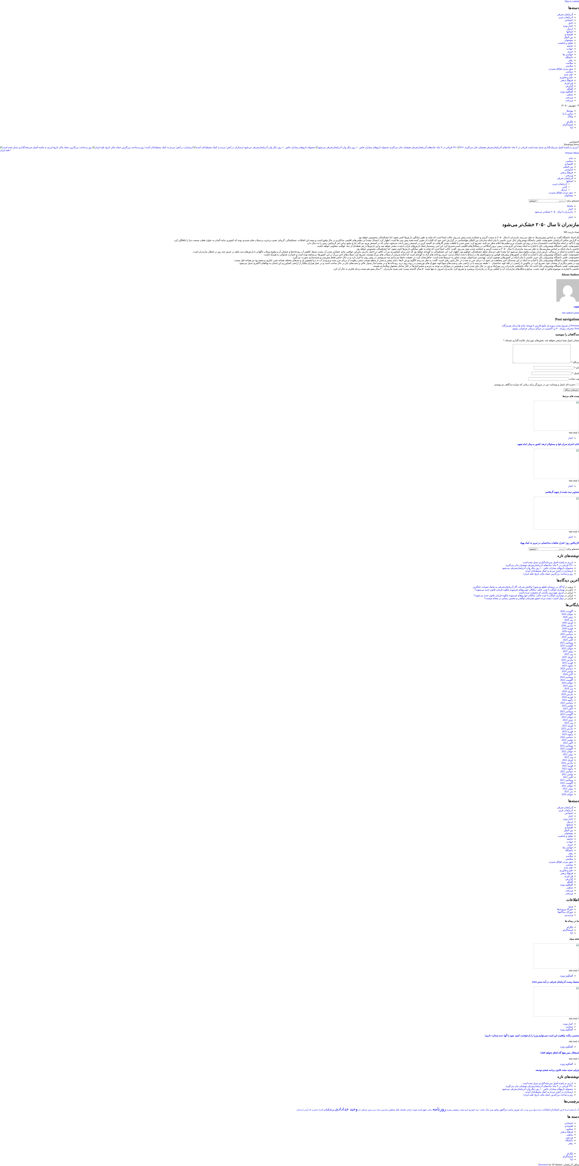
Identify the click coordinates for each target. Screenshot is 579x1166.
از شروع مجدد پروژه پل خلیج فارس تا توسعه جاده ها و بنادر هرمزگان (540, 325)
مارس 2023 (567, 728)
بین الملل (568, 37)
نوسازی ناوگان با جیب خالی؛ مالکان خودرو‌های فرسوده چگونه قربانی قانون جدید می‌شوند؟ (520, 589)
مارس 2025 (567, 660)
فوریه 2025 (567, 662)
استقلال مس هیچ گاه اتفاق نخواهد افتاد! (559, 1052)
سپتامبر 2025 (566, 642)
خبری (570, 51)
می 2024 (568, 688)
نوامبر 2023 (567, 705)
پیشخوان (568, 40)
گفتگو (570, 88)
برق (535, 1109)
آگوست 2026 (566, 611)
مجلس (392, 1109)
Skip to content (572, 1)
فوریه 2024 (567, 697)
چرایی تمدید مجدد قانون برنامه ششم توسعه (557, 1070)
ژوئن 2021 (568, 788)
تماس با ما (568, 113)
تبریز (516, 1109)
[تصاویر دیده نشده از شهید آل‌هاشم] (556, 478)
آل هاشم (572, 1110)
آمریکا (567, 1110)
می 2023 (568, 723)
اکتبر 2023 (568, 708)
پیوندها (570, 110)
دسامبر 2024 (566, 668)
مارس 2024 (567, 694)
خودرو (472, 1109)
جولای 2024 (567, 682)
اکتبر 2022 (568, 743)
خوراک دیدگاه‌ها (565, 912)
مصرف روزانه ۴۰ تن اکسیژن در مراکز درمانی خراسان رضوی (545, 328)
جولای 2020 (567, 794)
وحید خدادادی (346, 1109)
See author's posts (570, 313)
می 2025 (568, 654)
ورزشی (569, 97)
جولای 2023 (567, 717)
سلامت (569, 63)
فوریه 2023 (567, 731)
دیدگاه (575, 362)
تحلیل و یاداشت (565, 43)
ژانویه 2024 (567, 700)
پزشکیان (329, 1109)
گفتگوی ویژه (566, 91)
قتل (397, 1109)
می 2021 (568, 791)
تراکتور (503, 1109)
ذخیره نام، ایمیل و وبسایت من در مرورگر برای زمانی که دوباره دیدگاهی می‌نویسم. (534, 384)
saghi (576, 307)
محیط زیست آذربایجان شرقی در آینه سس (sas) (555, 981)
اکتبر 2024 (568, 674)
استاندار (555, 1109)
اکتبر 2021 (568, 777)
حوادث (569, 48)
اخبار (570, 23)
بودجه (526, 1110)
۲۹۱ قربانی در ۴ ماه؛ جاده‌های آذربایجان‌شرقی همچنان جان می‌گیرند (423, 147)
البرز (564, 187)
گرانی (306, 1110)
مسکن (364, 1109)
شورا (415, 1109)
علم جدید (568, 74)
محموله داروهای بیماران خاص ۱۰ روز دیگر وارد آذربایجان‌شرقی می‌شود (279, 147)
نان (359, 1110)
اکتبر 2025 (568, 640)
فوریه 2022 (567, 765)
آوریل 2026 (567, 622)
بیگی (522, 1110)
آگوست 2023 (566, 714)
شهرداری (422, 1109)
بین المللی (568, 166)
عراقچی (409, 1110)
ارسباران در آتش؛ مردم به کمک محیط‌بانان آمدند (169, 147)
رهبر (570, 60)
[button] (572, 153)
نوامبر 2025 (567, 637)
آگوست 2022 (566, 748)
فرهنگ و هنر (567, 80)
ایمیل (575, 373)
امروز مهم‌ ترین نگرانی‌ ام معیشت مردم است (541, 592)
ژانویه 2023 (567, 734)
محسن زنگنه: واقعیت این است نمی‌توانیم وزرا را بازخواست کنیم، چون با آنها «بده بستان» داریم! (532, 1035)
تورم (492, 1110)
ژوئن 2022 (568, 754)
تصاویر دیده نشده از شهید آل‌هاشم (562, 492)
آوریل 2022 (567, 760)
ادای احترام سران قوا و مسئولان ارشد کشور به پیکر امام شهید (548, 444)
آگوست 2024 (566, 680)
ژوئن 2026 (568, 617)
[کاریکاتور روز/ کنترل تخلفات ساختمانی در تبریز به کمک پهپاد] (556, 529)
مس (370, 1110)
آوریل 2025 (567, 657)
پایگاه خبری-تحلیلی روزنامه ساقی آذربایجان (546, 135)
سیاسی (569, 71)
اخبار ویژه (568, 26)
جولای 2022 (567, 751)
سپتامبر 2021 (566, 780)
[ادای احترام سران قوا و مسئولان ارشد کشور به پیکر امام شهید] (556, 430)
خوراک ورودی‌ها (565, 909)
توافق (496, 1110)
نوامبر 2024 (567, 671)
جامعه (570, 46)
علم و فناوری (566, 77)
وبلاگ (570, 116)
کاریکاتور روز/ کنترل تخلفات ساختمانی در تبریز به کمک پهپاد (549, 543)
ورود (570, 906)
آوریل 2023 (567, 725)
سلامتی (569, 66)
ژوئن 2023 (568, 720)
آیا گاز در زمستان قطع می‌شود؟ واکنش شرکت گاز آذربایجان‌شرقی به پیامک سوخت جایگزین (518, 587)
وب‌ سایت (574, 378)
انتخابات (546, 1109)
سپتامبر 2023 (566, 711)
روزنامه (439, 1109)
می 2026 (568, 620)
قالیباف (402, 1110)
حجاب (482, 1109)
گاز (310, 1110)
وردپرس (569, 915)
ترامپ (510, 1109)
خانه (571, 158)
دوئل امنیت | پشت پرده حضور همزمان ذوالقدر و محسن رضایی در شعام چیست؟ (524, 598)
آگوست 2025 (566, 645)
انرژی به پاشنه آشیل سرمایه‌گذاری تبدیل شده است (548, 562)
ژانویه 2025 (567, 665)
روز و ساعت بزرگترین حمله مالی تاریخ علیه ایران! (548, 573)
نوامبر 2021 (567, 774)
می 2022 (568, 757)
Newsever (543, 1164)
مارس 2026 (567, 625)
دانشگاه (569, 57)
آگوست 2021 (566, 783)
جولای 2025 (567, 648)
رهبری (449, 1110)
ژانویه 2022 (567, 768)
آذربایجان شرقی (565, 14)
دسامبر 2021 (566, 771)
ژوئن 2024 (568, 685)
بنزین (531, 1110)
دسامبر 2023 (566, 702)
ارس (562, 1110)
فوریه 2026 (567, 628)
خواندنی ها (568, 54)
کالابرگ (320, 1110)
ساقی (429, 1110)
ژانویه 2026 (567, 631)
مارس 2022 (567, 763)
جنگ (487, 1110)
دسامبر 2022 (566, 737)
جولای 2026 (567, 614)
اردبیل (570, 28)
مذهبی (569, 94)
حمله (477, 1110)
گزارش (569, 86)
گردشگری (299, 1110)
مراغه (379, 1110)
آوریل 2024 (567, 691)
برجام (540, 1110)
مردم (374, 1110)
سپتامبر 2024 (566, 677)
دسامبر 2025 (566, 634)
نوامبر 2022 (567, 740)
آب (577, 1109)
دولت (462, 1109)
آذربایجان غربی (565, 17)
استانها (569, 31)
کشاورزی (315, 1110)
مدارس (384, 1110)
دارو (467, 1109)
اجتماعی (569, 20)
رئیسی (455, 1109)
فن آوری (568, 83)
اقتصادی (569, 34)
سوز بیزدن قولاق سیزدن (561, 68)
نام (576, 367)
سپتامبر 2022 (566, 745)
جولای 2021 (567, 785)
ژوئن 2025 (568, 651)
